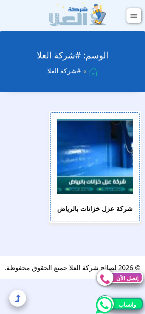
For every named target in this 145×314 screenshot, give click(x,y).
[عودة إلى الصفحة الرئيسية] (93, 70)
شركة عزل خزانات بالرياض (95, 208)
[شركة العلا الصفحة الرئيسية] (77, 15)
